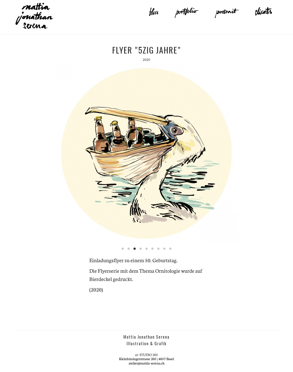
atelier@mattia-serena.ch (147, 363)
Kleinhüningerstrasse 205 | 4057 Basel (146, 358)
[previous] (23, 153)
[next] (270, 153)
